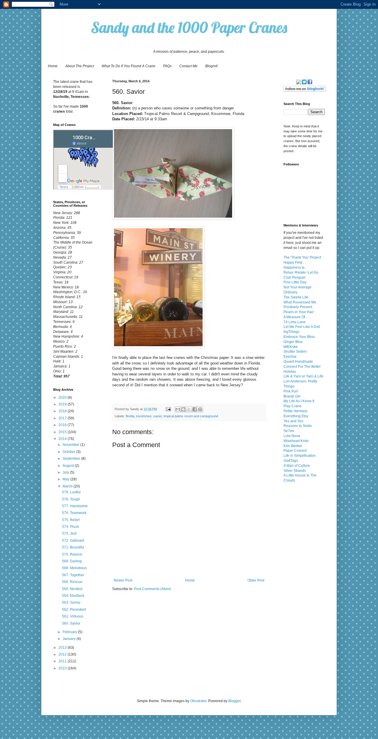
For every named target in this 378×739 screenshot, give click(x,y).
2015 (63, 432)
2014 (63, 439)
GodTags (291, 461)
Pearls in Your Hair (299, 312)
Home (53, 66)
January (69, 639)
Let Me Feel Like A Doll (302, 327)
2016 (63, 425)
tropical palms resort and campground (191, 416)
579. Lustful (71, 492)
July (66, 472)
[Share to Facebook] (195, 409)
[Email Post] (168, 409)
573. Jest (69, 533)
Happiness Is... (295, 267)
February (70, 632)
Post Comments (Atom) (152, 589)
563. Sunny (71, 602)
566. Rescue (72, 582)
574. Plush (70, 527)
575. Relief (70, 520)
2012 (63, 654)
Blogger (234, 701)
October (69, 452)
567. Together (73, 575)
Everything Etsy (296, 416)
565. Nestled (72, 589)
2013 (63, 648)
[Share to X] (189, 409)
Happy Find (293, 262)
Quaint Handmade (298, 361)
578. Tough (71, 499)
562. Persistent (74, 609)
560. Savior (71, 623)
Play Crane (293, 406)
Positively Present (298, 307)
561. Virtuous (72, 616)
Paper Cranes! (295, 451)
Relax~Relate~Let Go (301, 272)
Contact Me (188, 66)
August (69, 466)
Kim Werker (293, 446)
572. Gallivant (73, 540)
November (71, 445)
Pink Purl (291, 391)
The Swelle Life (296, 297)
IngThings (291, 332)
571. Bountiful (73, 547)
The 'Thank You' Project (302, 257)
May (66, 479)
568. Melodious (74, 568)
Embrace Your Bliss (299, 337)
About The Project (79, 66)
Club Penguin (295, 277)
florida (130, 416)
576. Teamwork (74, 513)
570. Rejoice (72, 554)
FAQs (167, 66)
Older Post (255, 580)
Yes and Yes (293, 421)
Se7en (289, 431)
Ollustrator (198, 701)
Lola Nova (292, 436)
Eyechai (290, 356)
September (72, 458)
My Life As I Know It (299, 401)
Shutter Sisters (295, 351)
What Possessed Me (300, 302)
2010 (63, 668)
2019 (63, 404)
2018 (63, 411)
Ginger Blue (293, 342)
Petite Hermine (295, 411)
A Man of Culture (297, 466)
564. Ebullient (73, 596)
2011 (63, 661)
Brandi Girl (292, 396)
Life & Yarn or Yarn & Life (303, 376)
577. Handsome (75, 506)
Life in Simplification (300, 456)
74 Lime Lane (295, 322)
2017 (63, 418)
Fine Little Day (295, 282)
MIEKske (291, 347)
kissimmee (143, 416)
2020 (63, 397)
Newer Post (123, 580)
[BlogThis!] (183, 409)
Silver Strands (295, 471)
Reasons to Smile (298, 426)
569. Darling (72, 561)
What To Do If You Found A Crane (128, 66)
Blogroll (211, 66)
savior (157, 416)
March (68, 486)
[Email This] (178, 409)
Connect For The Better (302, 366)
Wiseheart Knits (296, 441)
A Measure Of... (296, 317)
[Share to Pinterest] (200, 409)
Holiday (290, 372)
